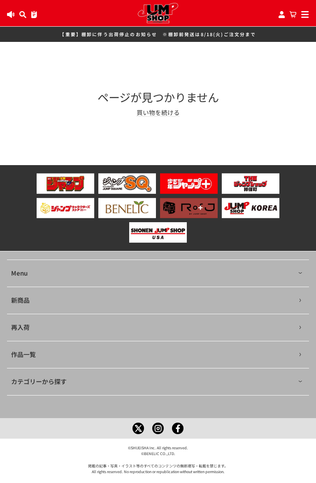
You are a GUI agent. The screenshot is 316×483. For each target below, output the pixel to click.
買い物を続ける (158, 112)
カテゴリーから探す (39, 381)
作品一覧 (23, 354)
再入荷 (20, 327)
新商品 (20, 300)
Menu (19, 273)
